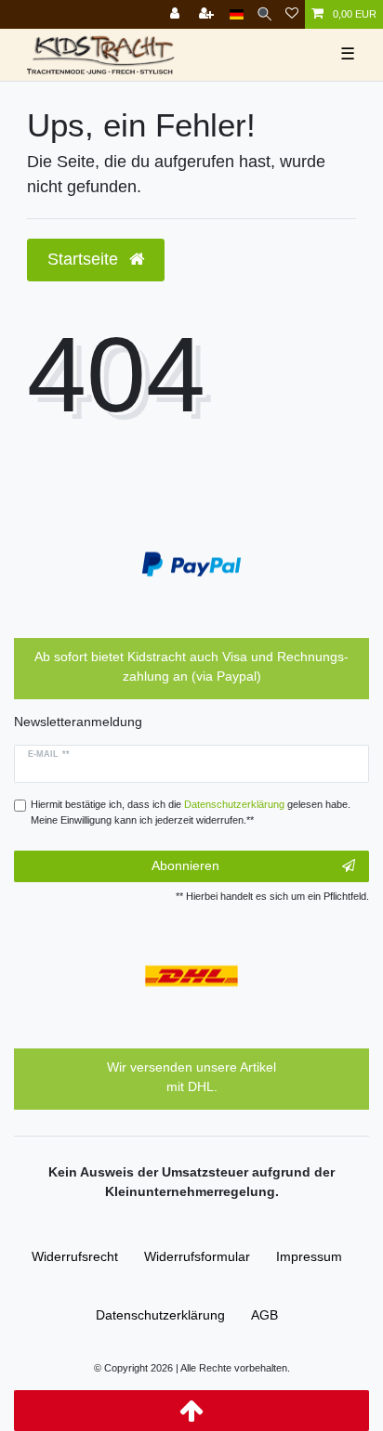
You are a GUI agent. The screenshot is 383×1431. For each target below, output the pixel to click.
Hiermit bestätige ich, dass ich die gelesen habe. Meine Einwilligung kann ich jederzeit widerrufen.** (190, 812)
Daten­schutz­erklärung (160, 1314)
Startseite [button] (85, 259)
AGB (264, 1314)
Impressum (309, 1256)
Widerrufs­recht (75, 1256)
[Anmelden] (177, 14)
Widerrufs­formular (197, 1256)
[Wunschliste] (292, 14)
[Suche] (264, 14)
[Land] (236, 14)
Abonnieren (185, 865)
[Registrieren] (208, 14)
